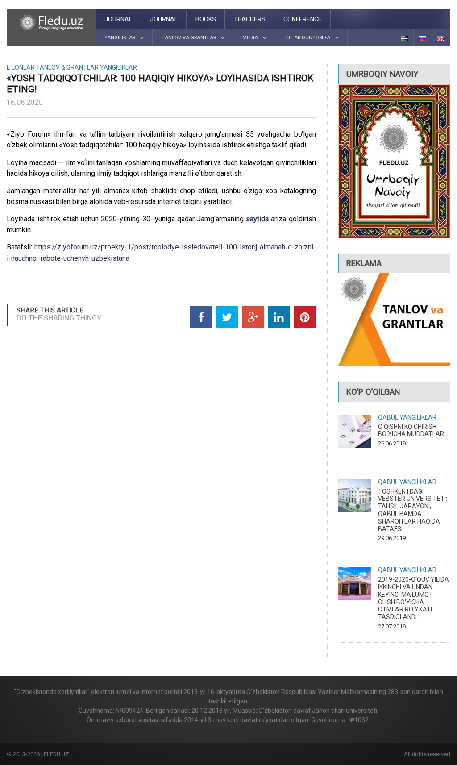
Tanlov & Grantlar (67, 67)
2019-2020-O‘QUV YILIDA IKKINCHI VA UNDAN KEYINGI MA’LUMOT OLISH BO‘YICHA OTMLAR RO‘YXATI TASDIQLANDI (413, 598)
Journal (118, 19)
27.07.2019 (392, 626)
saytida (258, 219)
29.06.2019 (392, 538)
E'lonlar (21, 67)
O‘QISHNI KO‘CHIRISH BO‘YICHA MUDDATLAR (411, 430)
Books (205, 19)
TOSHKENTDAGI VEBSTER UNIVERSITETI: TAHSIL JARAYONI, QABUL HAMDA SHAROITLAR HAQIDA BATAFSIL (412, 510)
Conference (302, 19)
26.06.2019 (392, 443)
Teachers (250, 19)
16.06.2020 (24, 102)
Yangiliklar (118, 67)
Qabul (388, 417)
